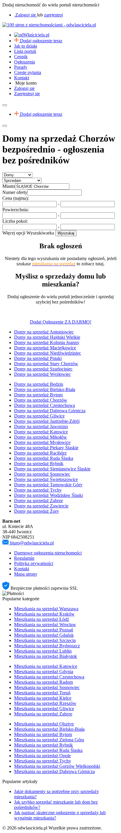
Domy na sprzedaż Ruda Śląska (43, 458)
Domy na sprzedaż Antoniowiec (44, 331)
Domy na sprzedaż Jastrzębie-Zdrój (47, 421)
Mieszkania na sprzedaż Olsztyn (44, 723)
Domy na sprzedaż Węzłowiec (42, 374)
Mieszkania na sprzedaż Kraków (44, 613)
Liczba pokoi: (15, 221)
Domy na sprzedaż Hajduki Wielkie (47, 337)
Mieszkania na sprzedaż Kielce (42, 697)
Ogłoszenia (24, 61)
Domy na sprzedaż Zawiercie (41, 505)
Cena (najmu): (15, 198)
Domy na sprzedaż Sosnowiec (42, 474)
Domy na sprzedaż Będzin (38, 384)
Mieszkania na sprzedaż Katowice (45, 666)
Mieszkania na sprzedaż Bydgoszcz (47, 645)
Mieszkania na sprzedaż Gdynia (43, 671)
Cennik (21, 56)
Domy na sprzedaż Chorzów (40, 400)
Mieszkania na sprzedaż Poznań (43, 629)
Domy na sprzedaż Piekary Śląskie (46, 447)
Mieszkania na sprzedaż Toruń (42, 692)
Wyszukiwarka (40, 232)
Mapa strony (25, 573)
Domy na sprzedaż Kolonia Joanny (46, 342)
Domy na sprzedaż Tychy (38, 489)
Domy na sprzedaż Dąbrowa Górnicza (49, 410)
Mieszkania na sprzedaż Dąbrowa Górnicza (54, 771)
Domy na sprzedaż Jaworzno (41, 426)
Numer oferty (14, 192)
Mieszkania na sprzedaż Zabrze (43, 713)
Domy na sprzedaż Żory (36, 511)
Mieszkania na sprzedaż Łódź (41, 619)
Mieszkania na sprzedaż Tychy (42, 760)
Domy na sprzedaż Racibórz (40, 452)
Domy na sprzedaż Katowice (41, 431)
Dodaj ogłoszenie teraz (41, 40)
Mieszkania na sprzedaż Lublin (43, 650)
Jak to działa (25, 45)
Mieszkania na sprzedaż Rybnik (43, 745)
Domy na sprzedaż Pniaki (38, 358)
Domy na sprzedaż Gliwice (39, 415)
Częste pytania (27, 72)
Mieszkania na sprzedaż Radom (43, 682)
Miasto (8, 186)
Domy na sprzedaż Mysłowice (42, 442)
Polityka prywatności (33, 563)
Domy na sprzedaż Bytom (38, 394)
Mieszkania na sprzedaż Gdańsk (44, 635)
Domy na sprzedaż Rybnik (38, 463)
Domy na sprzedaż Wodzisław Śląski (48, 495)
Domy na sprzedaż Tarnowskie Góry (48, 484)
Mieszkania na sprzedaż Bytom (43, 734)
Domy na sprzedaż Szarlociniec (43, 368)
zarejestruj (53, 14)
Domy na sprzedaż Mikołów (40, 437)
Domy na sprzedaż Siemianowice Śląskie (52, 468)
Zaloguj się (24, 88)
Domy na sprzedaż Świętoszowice (46, 479)
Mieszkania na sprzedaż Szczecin (45, 640)
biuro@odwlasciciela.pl (32, 542)
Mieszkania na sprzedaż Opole (42, 755)
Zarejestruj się (27, 93)
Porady (20, 67)
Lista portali (25, 51)
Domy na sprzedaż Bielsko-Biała (44, 389)
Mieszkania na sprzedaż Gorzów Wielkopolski (57, 766)
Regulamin (24, 558)
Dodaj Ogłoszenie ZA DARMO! (60, 321)
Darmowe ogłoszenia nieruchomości (48, 552)
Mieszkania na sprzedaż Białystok (45, 656)
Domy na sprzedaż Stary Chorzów (46, 363)
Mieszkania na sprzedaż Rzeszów (45, 703)
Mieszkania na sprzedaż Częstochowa (49, 676)
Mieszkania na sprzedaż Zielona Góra (49, 739)
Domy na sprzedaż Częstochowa (44, 405)
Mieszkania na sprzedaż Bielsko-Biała (49, 729)
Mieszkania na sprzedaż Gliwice (44, 708)
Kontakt (21, 77)
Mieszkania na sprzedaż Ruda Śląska (48, 750)
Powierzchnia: (15, 209)
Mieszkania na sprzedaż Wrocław (45, 624)
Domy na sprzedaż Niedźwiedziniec (47, 353)
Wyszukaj (66, 233)
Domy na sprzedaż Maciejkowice (45, 347)
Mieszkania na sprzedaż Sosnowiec (47, 687)
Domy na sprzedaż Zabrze (38, 500)
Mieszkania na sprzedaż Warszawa (46, 608)
